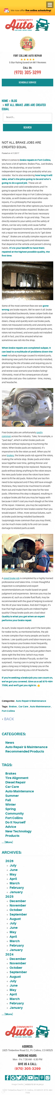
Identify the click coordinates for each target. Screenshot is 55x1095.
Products (12, 836)
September (18, 914)
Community (14, 813)
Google (13, 1077)
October (16, 910)
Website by (34, 1084)
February (17, 887)
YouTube (30, 1077)
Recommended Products (24, 751)
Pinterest (41, 1077)
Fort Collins (8, 711)
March (15, 883)
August (15, 919)
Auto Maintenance (40, 706)
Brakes (13, 706)
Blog (14, 100)
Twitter (19, 1077)
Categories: (14, 734)
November (18, 905)
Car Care (23, 706)
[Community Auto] (27, 25)
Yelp (24, 1077)
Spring (10, 809)
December (18, 901)
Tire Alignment (16, 778)
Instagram (47, 1077)
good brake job (12, 578)
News (9, 742)
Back (9, 719)
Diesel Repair (15, 782)
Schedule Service (27, 82)
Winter (10, 804)
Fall (8, 800)
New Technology (18, 831)
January (16, 892)
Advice (10, 827)
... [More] (7, 842)
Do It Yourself (15, 822)
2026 (9, 861)
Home (5, 100)
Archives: (11, 852)
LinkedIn (36, 1077)
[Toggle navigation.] (50, 4)
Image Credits (17, 1084)
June (14, 870)
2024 (9, 954)
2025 (9, 896)
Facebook (7, 1077)
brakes (10, 455)
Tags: (7, 765)
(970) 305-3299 (27, 1069)
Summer (12, 796)
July (13, 865)
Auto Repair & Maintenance (31, 701)
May (13, 874)
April (13, 879)
